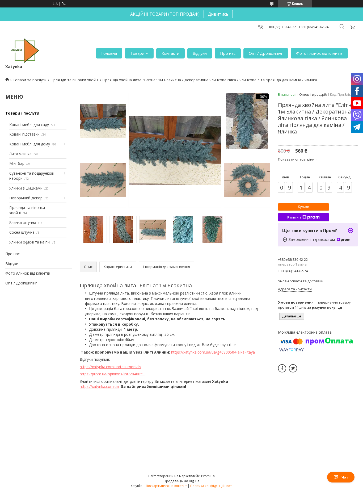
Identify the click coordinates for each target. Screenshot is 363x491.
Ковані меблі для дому (29, 143)
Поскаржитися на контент (166, 486)
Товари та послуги (30, 79)
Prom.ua (208, 475)
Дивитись (218, 14)
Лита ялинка (20, 153)
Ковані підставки (24, 134)
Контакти (170, 53)
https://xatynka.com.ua (99, 386)
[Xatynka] (25, 50)
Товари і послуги (22, 113)
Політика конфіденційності (211, 486)
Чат (344, 477)
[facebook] (282, 368)
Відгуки (200, 53)
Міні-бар (16, 163)
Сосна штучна (22, 232)
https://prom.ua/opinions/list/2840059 (112, 373)
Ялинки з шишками (26, 188)
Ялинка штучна (22, 222)
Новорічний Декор (26, 197)
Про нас (227, 53)
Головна (109, 53)
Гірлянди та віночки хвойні (74, 79)
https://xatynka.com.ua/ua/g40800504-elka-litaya (213, 352)
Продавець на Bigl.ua (182, 481)
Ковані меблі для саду (29, 124)
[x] (293, 368)
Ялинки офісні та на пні (29, 242)
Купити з (294, 217)
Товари (137, 53)
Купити (303, 207)
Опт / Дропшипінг (266, 53)
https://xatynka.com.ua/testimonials (110, 366)
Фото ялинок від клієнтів (319, 53)
